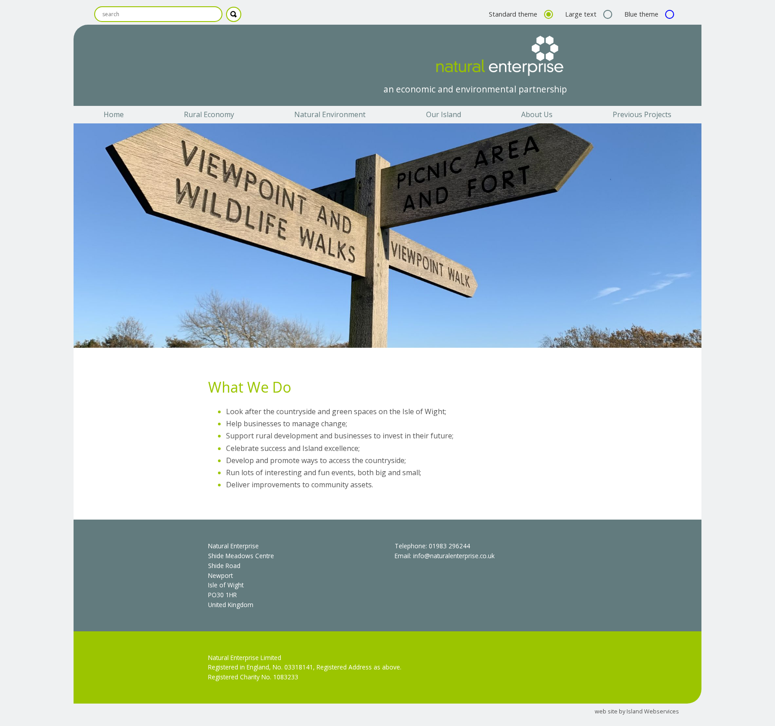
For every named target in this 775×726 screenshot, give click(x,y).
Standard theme (514, 14)
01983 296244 (449, 546)
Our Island (443, 114)
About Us (537, 114)
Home (114, 114)
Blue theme (642, 14)
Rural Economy (209, 114)
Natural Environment (330, 114)
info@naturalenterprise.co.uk (454, 555)
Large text (581, 14)
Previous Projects (642, 114)
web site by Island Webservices (637, 711)
